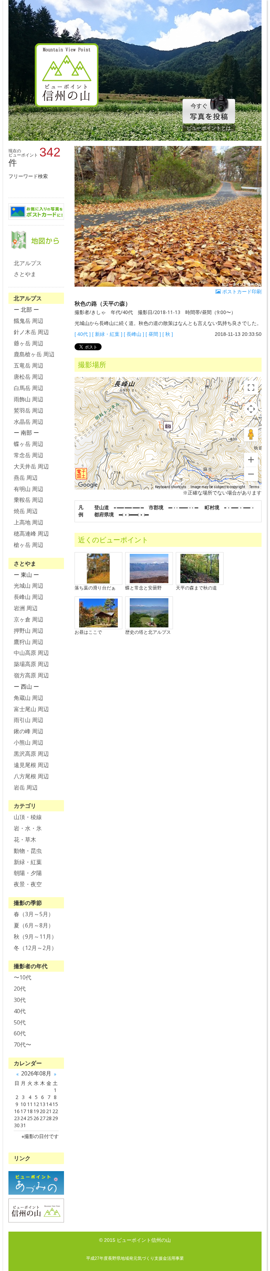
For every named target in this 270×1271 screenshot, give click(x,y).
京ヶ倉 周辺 (28, 619)
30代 (20, 1000)
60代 (20, 1033)
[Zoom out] (251, 474)
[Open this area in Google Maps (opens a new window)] (87, 485)
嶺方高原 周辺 (31, 675)
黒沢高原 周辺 (31, 754)
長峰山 (134, 334)
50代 (20, 1022)
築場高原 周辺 (31, 664)
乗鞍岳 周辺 (28, 500)
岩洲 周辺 (26, 608)
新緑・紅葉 (107, 334)
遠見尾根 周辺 (31, 765)
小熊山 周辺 (28, 742)
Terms (254, 487)
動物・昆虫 (28, 851)
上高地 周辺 (28, 522)
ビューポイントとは (209, 128)
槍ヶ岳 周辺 (28, 545)
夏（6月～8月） (34, 925)
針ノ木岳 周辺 (31, 332)
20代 (20, 988)
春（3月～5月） (34, 914)
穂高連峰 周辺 (31, 533)
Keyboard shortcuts (170, 487)
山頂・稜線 (28, 817)
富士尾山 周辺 (31, 709)
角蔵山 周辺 (28, 698)
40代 (82, 334)
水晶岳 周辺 (28, 422)
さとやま (25, 274)
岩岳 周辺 (26, 787)
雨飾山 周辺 (28, 399)
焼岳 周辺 (26, 511)
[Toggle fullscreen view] (251, 388)
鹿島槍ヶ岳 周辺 (34, 354)
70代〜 (22, 1044)
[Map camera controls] (251, 409)
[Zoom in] (251, 460)
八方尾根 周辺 (31, 776)
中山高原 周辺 (31, 653)
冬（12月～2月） (35, 948)
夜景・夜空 (28, 884)
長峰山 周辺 (28, 597)
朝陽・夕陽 (28, 873)
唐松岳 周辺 (28, 377)
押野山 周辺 (28, 630)
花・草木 (25, 839)
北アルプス (28, 263)
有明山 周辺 (28, 489)
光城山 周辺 (28, 585)
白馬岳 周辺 (28, 388)
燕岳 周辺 (26, 477)
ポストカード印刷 (241, 291)
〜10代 (22, 977)
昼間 (153, 334)
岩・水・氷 (28, 828)
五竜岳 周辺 (28, 365)
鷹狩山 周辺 (28, 642)
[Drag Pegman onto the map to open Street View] (251, 434)
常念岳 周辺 (28, 455)
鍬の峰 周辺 (28, 731)
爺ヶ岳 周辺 (28, 343)
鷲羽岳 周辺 (28, 410)
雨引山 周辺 (28, 720)
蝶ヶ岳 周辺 (28, 444)
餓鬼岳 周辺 (28, 321)
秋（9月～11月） (35, 936)
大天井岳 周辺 (31, 466)
